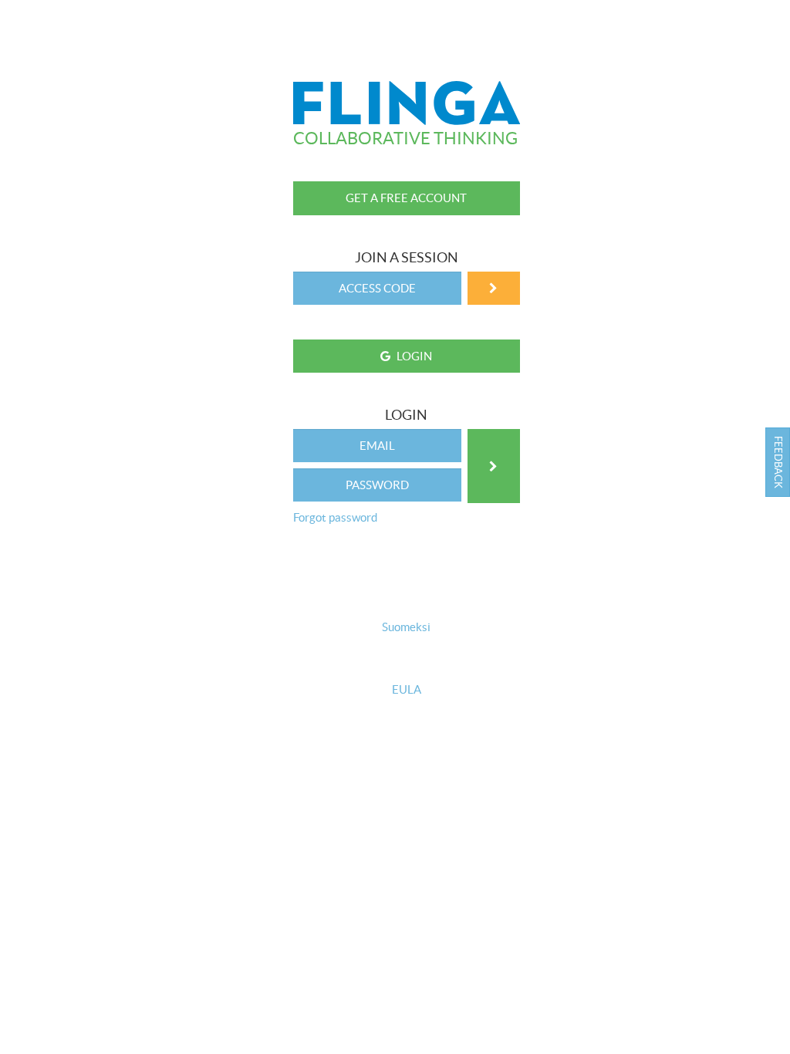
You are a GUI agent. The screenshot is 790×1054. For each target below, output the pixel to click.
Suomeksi (406, 626)
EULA (406, 691)
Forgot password (335, 517)
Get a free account (406, 197)
